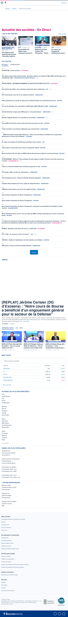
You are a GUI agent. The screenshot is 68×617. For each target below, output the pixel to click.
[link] (13, 519)
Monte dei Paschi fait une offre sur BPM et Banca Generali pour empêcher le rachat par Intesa (30, 153)
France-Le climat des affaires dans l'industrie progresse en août (21, 166)
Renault (4, 408)
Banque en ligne (6, 485)
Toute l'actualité (62, 34)
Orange (4, 413)
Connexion (64, 3)
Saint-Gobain (5, 415)
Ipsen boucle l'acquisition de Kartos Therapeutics (17, 195)
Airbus (3, 419)
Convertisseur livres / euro (9, 475)
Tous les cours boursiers (8, 453)
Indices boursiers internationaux (11, 459)
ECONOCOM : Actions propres (11, 70)
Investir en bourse (7, 503)
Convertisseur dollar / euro (9, 469)
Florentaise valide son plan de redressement (15, 172)
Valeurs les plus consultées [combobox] (11, 361)
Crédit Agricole (6, 396)
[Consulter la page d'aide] (59, 3)
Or (3, 371)
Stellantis (4, 406)
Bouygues (4, 411)
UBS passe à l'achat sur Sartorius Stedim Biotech (16, 245)
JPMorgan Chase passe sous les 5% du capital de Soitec (19, 189)
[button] (2, 2)
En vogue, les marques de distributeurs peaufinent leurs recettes (21, 142)
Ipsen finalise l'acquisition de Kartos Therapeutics (17, 200)
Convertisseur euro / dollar (9, 471)
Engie (3, 440)
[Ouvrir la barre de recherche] (56, 3)
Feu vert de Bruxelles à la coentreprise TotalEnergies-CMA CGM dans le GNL (25, 106)
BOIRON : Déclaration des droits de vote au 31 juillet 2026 (19, 228)
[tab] (5, 65)
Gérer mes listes (7, 385)
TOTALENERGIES (8, 380)
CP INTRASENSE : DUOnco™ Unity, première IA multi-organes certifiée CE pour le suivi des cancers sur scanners (33, 160)
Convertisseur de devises (9, 467)
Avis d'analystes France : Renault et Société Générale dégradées (21, 178)
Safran (3, 400)
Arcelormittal (5, 427)
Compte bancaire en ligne (9, 487)
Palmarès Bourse (6, 461)
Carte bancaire (6, 489)
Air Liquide (5, 433)
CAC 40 (5, 374)
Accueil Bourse (6, 451)
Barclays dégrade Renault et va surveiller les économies (19, 117)
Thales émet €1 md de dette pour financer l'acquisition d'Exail (20, 148)
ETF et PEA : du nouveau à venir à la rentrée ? (16, 234)
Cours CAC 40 (6, 455)
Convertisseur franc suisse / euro (11, 477)
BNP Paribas (5, 423)
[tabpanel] (34, 157)
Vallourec (4, 435)
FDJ (3, 398)
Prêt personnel (6, 497)
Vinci (3, 394)
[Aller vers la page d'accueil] (5, 2)
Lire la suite (26, 321)
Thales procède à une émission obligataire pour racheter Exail (20, 129)
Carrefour (4, 437)
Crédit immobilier (6, 495)
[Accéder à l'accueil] (2, 8)
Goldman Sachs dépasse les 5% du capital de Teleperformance (21, 183)
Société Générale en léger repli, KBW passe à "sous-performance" (22, 112)
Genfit (3, 431)
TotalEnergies (5, 402)
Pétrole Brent (6, 368)
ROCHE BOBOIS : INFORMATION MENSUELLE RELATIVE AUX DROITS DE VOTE (25, 83)
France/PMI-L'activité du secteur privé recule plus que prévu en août (22, 123)
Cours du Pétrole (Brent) (8, 463)
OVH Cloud (5, 421)
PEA (3, 506)
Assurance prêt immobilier (9, 501)
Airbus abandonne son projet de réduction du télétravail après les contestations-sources (29, 100)
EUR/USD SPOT (7, 377)
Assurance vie (6, 493)
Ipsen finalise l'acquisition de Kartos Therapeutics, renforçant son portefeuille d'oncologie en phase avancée (32, 207)
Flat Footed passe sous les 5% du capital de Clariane (18, 95)
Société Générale (7, 425)
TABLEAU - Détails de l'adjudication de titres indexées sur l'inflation (22, 240)
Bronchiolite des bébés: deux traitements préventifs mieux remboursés (23, 89)
